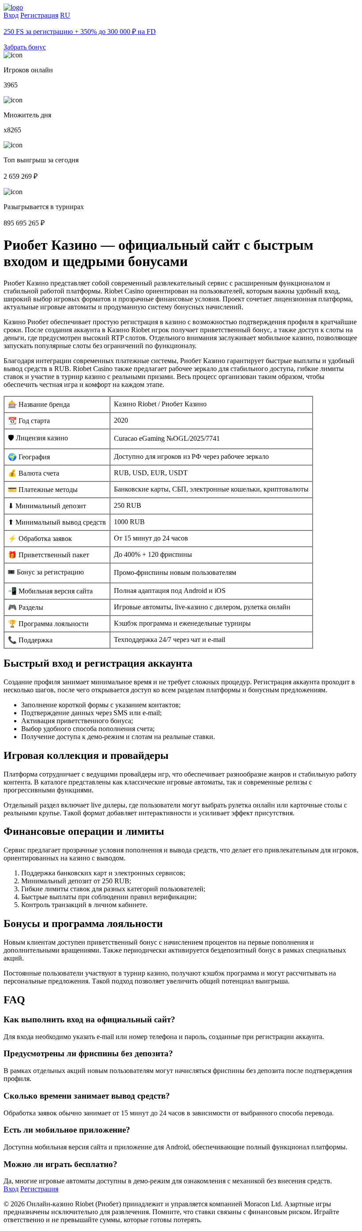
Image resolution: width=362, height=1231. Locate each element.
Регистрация (39, 15)
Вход (11, 15)
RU (65, 15)
